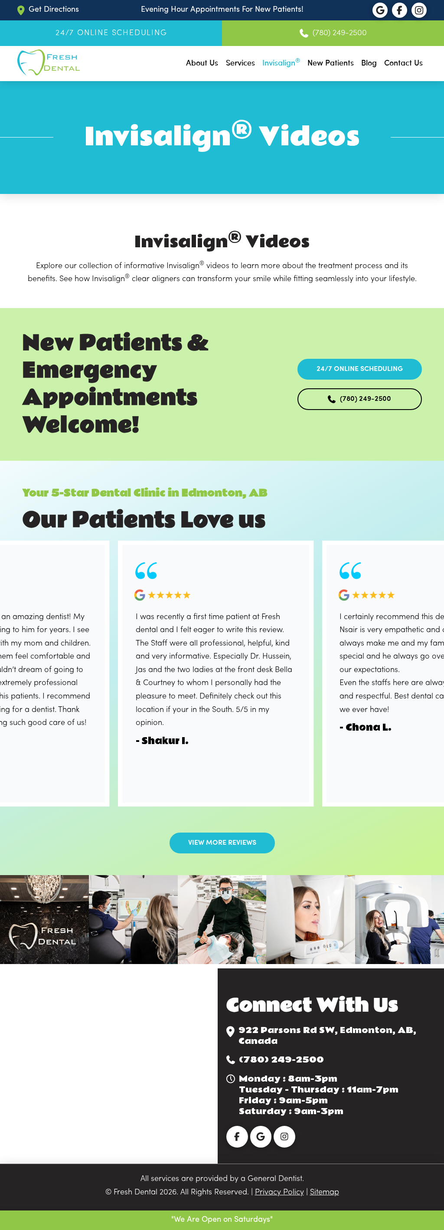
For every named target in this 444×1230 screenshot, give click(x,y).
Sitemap (324, 1192)
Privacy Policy (279, 1192)
